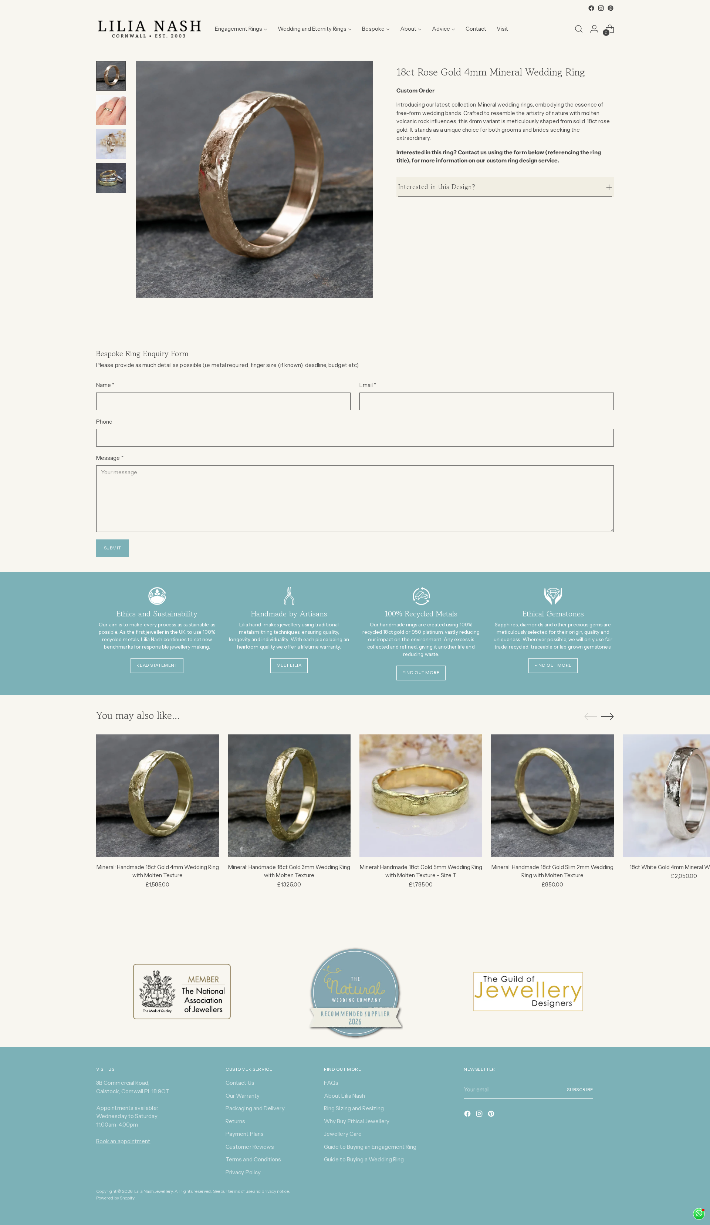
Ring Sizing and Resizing (354, 1108)
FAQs (331, 1082)
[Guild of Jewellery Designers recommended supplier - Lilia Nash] (528, 992)
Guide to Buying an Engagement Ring (370, 1146)
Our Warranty (243, 1095)
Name (105, 384)
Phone (104, 421)
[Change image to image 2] (111, 110)
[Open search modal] (578, 28)
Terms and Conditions (253, 1159)
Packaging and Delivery (255, 1108)
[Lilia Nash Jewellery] (149, 28)
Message (110, 457)
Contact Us (240, 1082)
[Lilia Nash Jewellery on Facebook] (591, 8)
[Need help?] (699, 1214)
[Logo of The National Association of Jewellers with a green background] (182, 991)
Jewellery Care (343, 1133)
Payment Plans (245, 1133)
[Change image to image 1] (111, 76)
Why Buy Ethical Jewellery (356, 1121)
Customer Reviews (250, 1146)
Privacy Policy (243, 1172)
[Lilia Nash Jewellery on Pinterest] (610, 8)
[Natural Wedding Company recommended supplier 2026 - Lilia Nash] (355, 992)
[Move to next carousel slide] (607, 716)
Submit (112, 548)
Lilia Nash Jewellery (153, 1191)
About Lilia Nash (344, 1095)
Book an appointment (123, 1141)
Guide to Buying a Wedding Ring (364, 1159)
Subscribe (580, 1089)
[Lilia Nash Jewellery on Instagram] (601, 8)
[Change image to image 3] (111, 144)
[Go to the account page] (594, 28)
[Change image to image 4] (111, 178)
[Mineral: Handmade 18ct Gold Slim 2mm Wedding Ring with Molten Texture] (552, 795)
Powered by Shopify (115, 1198)
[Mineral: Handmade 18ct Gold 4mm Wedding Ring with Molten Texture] (157, 795)
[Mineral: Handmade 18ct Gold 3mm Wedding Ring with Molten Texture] (289, 795)
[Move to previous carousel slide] (590, 716)
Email (367, 384)
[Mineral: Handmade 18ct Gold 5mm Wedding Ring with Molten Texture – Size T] (420, 795)
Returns (236, 1121)
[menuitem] (241, 29)
